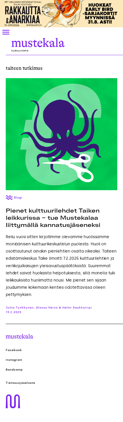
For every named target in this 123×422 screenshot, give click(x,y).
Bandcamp (14, 369)
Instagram (14, 360)
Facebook (14, 350)
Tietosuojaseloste (20, 383)
